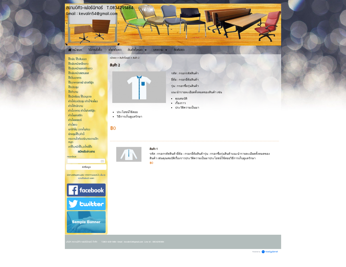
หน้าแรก (113, 58)
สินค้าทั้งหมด (124, 58)
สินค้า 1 (153, 149)
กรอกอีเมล (71, 157)
